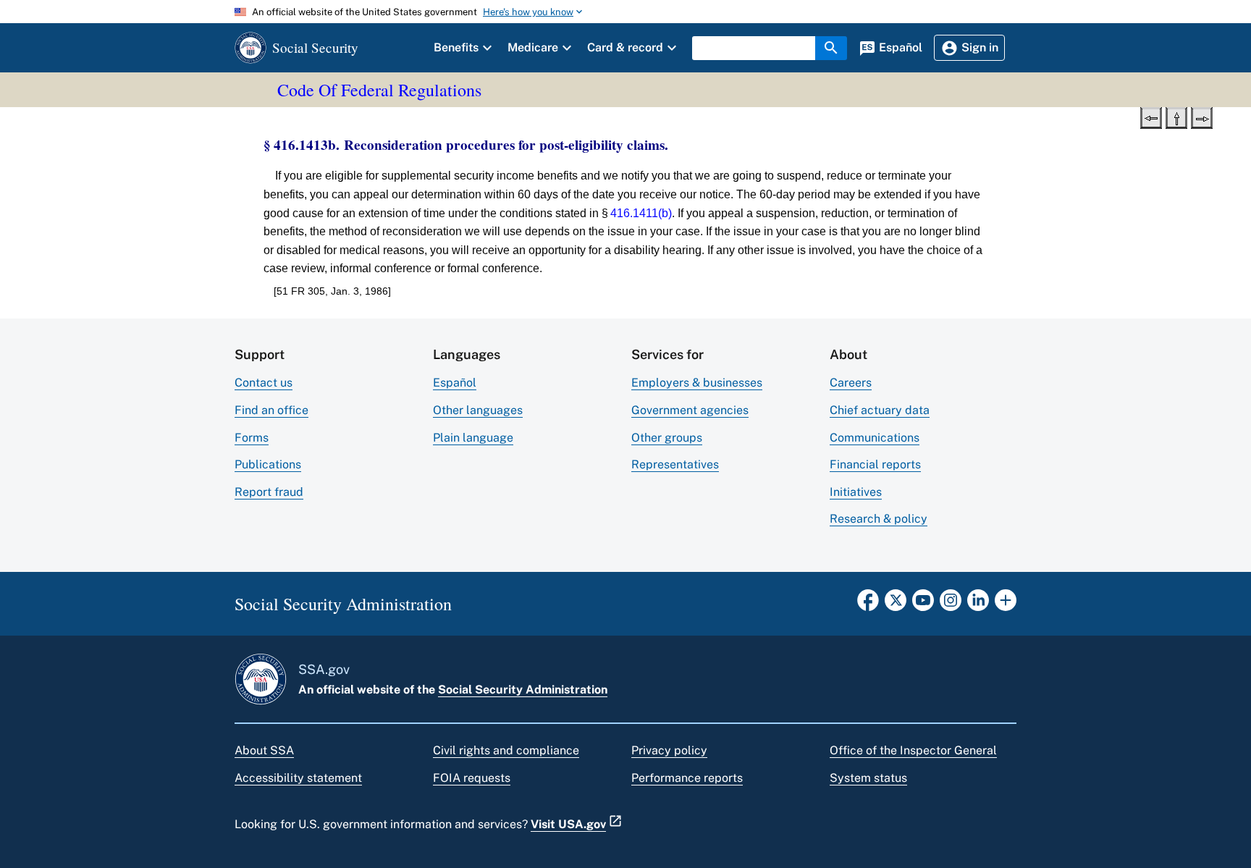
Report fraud (269, 492)
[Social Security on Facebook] (868, 604)
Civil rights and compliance (506, 750)
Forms (252, 437)
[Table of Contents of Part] (1176, 116)
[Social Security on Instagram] (950, 604)
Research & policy (878, 519)
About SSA (264, 750)
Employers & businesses (696, 382)
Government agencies (690, 410)
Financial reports (875, 464)
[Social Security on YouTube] (923, 604)
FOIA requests (471, 778)
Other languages (478, 410)
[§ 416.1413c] (1202, 116)
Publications (268, 464)
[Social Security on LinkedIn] (978, 604)
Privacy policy (669, 750)
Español (454, 382)
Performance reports (687, 778)
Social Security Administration (522, 689)
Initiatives (856, 492)
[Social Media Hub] (1005, 604)
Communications (874, 437)
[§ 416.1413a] (1151, 116)
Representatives (675, 464)
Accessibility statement (298, 778)
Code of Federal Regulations (379, 89)
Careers (851, 382)
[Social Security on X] (895, 604)
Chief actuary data (880, 410)
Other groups (666, 437)
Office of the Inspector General (913, 750)
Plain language (473, 437)
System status (868, 778)
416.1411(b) (641, 213)
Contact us (263, 382)
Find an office (271, 410)
